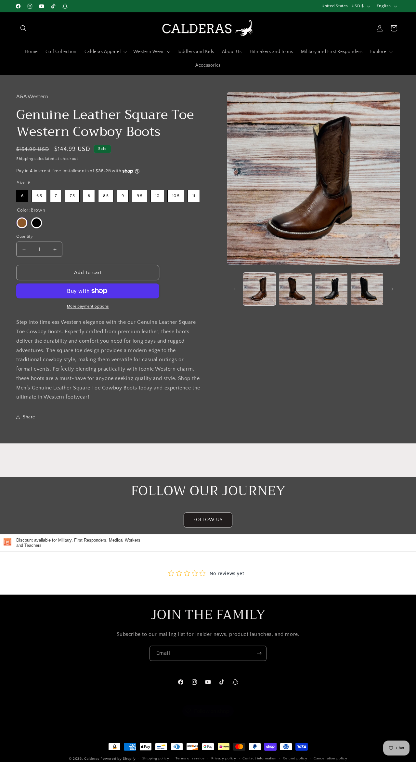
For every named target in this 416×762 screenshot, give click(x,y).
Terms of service (190, 759)
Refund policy (295, 759)
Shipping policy (155, 759)
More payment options (88, 306)
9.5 (139, 194)
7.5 (72, 194)
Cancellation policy (330, 759)
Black (36, 223)
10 (157, 194)
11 (193, 194)
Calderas (92, 759)
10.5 (176, 194)
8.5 (106, 194)
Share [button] (29, 417)
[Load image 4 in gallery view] (367, 289)
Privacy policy (223, 759)
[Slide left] (234, 289)
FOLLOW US (208, 520)
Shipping (24, 159)
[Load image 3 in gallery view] (331, 289)
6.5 (39, 194)
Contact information (259, 759)
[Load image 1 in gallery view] (259, 289)
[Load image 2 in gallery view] (295, 289)
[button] (23, 28)
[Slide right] (392, 289)
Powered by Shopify (118, 759)
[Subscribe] (259, 653)
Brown (22, 223)
